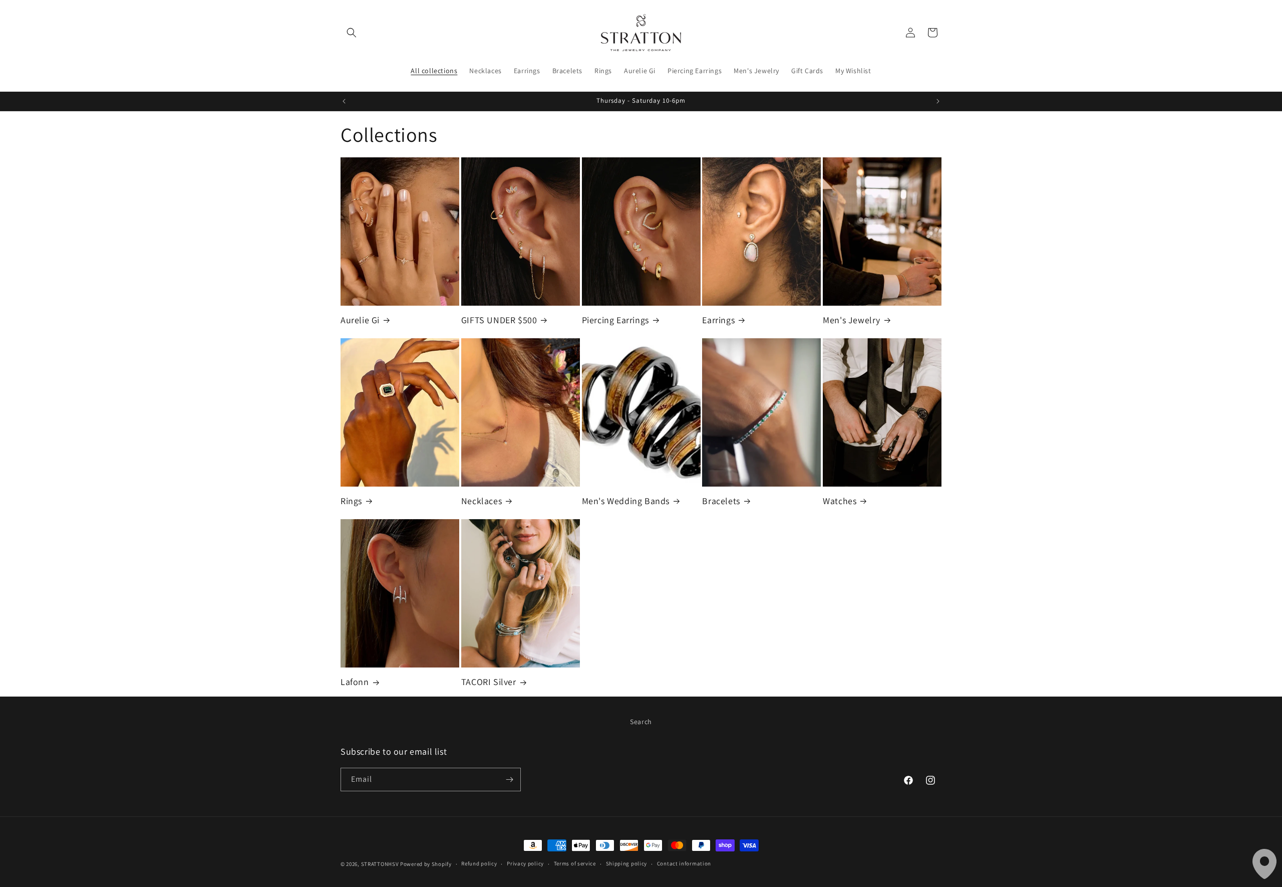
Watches (839, 501)
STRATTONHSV (380, 863)
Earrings (718, 320)
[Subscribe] (509, 779)
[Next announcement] (938, 101)
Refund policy (479, 863)
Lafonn (355, 682)
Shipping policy (627, 863)
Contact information (684, 863)
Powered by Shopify (426, 863)
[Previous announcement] (344, 101)
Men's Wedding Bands (626, 501)
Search (641, 721)
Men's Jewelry (851, 320)
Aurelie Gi (360, 320)
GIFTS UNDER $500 (499, 320)
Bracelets (721, 501)
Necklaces (481, 501)
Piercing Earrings (615, 320)
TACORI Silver (488, 682)
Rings (351, 501)
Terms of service (575, 863)
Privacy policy (525, 863)
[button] (352, 33)
